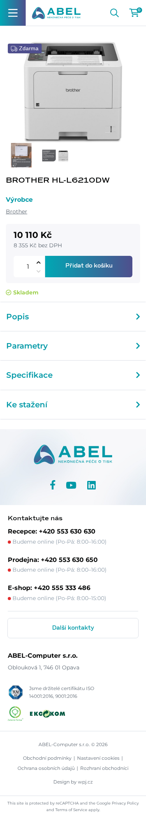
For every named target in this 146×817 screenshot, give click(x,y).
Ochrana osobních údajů (46, 768)
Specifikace (29, 375)
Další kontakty (73, 628)
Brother (16, 211)
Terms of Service (71, 809)
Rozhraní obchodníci (104, 768)
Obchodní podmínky (47, 758)
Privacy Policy (125, 803)
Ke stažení (26, 404)
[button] (38, 262)
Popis (17, 316)
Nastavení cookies (98, 758)
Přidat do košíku (89, 266)
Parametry (27, 345)
